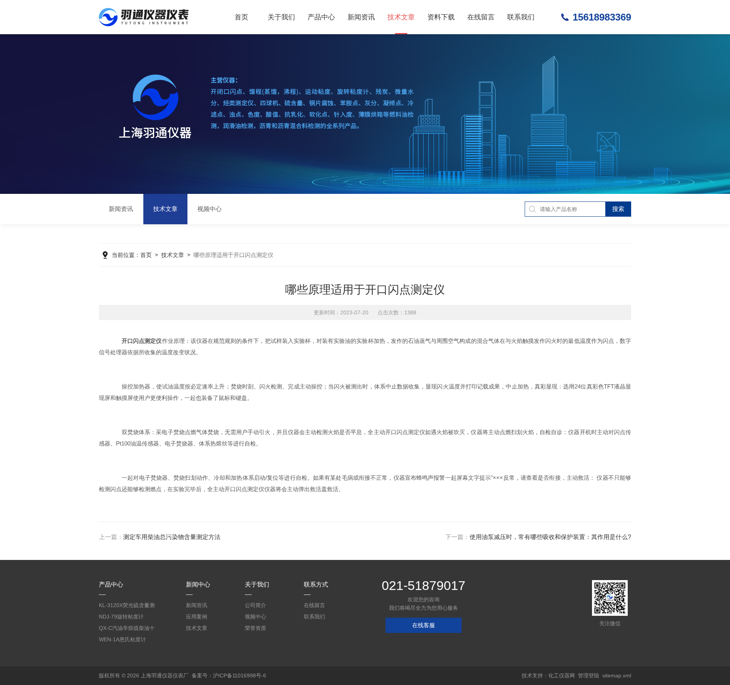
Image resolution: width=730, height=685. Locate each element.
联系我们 (521, 17)
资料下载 (441, 17)
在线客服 (423, 625)
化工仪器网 (561, 675)
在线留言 (481, 17)
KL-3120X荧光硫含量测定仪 (127, 606)
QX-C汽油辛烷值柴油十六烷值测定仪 (127, 629)
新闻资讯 (361, 17)
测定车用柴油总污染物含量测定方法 (172, 537)
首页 (241, 17)
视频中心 (209, 209)
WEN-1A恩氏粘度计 (122, 639)
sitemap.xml (616, 675)
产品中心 (321, 17)
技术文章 (401, 17)
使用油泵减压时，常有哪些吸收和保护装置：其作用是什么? (550, 537)
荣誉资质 (255, 628)
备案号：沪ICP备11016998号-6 (229, 675)
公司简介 (255, 605)
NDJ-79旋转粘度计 (121, 617)
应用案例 (196, 617)
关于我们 (281, 17)
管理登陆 (588, 675)
